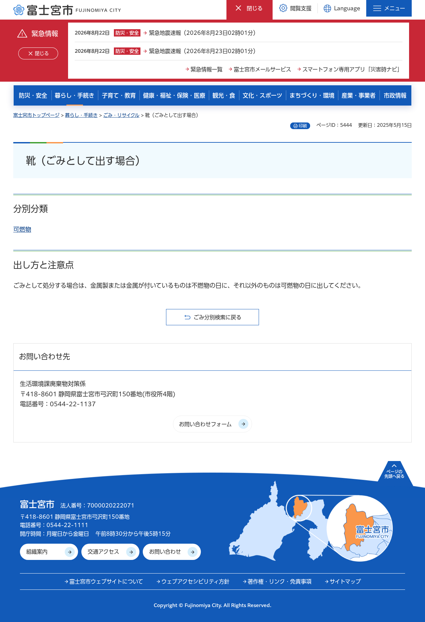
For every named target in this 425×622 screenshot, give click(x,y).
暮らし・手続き (81, 115)
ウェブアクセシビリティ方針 (195, 581)
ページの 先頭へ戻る (394, 474)
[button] (249, 8)
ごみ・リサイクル (121, 115)
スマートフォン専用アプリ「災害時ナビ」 (352, 69)
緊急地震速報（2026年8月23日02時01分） (203, 33)
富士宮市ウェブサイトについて (106, 581)
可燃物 (22, 229)
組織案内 (36, 551)
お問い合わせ (165, 551)
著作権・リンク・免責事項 (279, 581)
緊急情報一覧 (206, 69)
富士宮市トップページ (36, 115)
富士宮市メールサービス (262, 69)
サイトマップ (345, 581)
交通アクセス (103, 551)
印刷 (303, 126)
